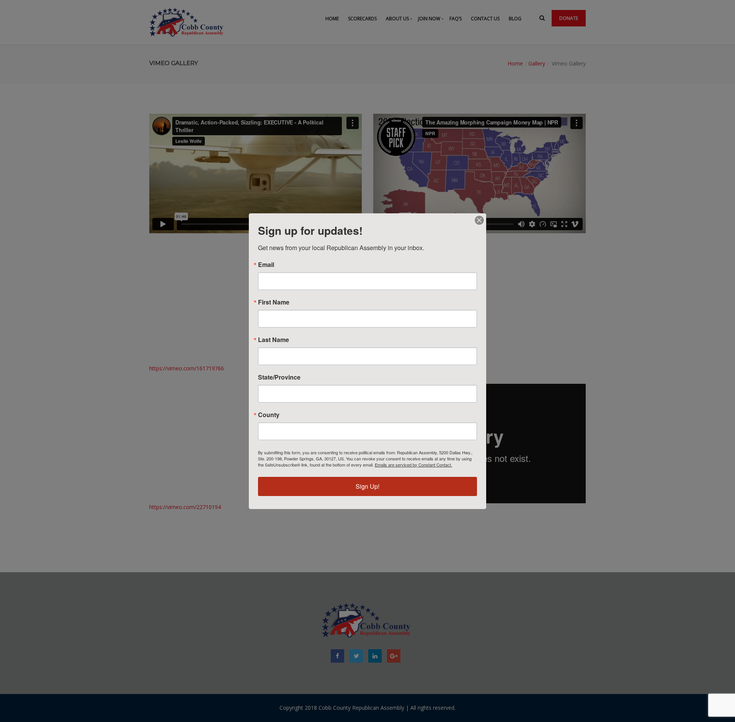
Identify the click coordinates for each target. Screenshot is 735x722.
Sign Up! (367, 486)
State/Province (279, 377)
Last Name (273, 340)
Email (266, 265)
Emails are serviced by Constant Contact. (413, 465)
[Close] (479, 220)
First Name (273, 302)
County (268, 415)
